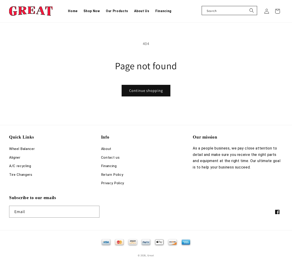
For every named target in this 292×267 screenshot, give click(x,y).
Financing (109, 166)
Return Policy (112, 175)
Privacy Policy (112, 183)
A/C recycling (20, 166)
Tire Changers (20, 175)
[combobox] (229, 10)
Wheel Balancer (22, 149)
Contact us (110, 157)
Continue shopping (146, 90)
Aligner (15, 157)
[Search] (251, 10)
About (106, 149)
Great (150, 255)
